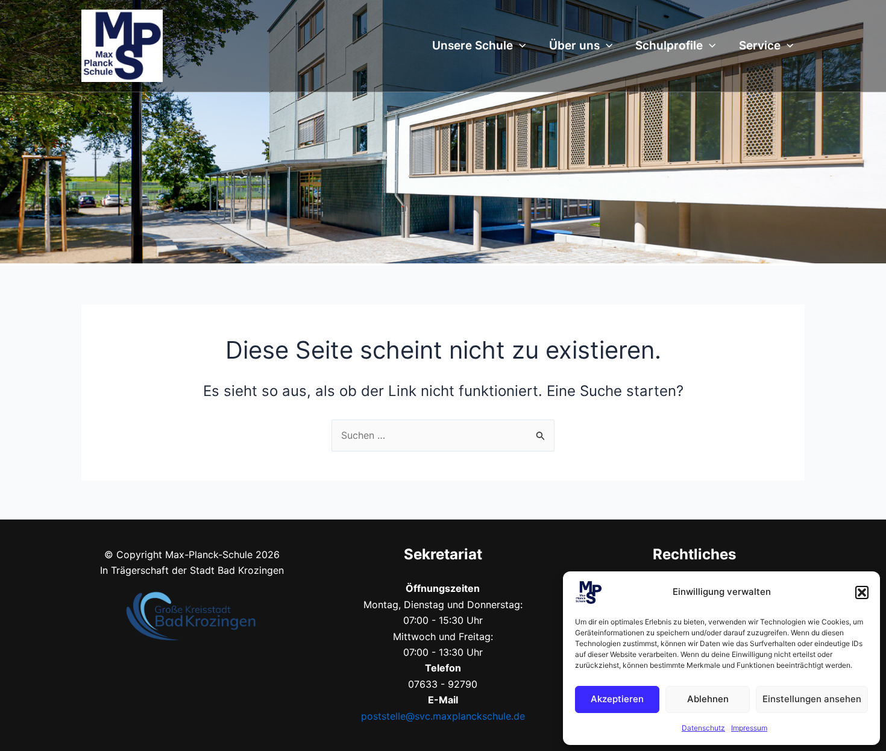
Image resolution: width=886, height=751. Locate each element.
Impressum (749, 727)
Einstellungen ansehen (811, 699)
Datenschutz (703, 727)
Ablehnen (708, 699)
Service (760, 45)
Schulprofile (669, 45)
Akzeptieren (617, 699)
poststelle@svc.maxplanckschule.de (443, 716)
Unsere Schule (472, 45)
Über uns (574, 45)
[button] (862, 592)
